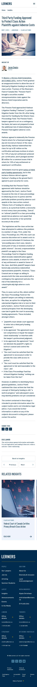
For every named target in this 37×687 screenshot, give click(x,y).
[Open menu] (34, 4)
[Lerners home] (7, 3)
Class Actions (26, 30)
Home (3, 10)
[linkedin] (20, 661)
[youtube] (24, 661)
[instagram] (16, 661)
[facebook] (13, 661)
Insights (10, 10)
